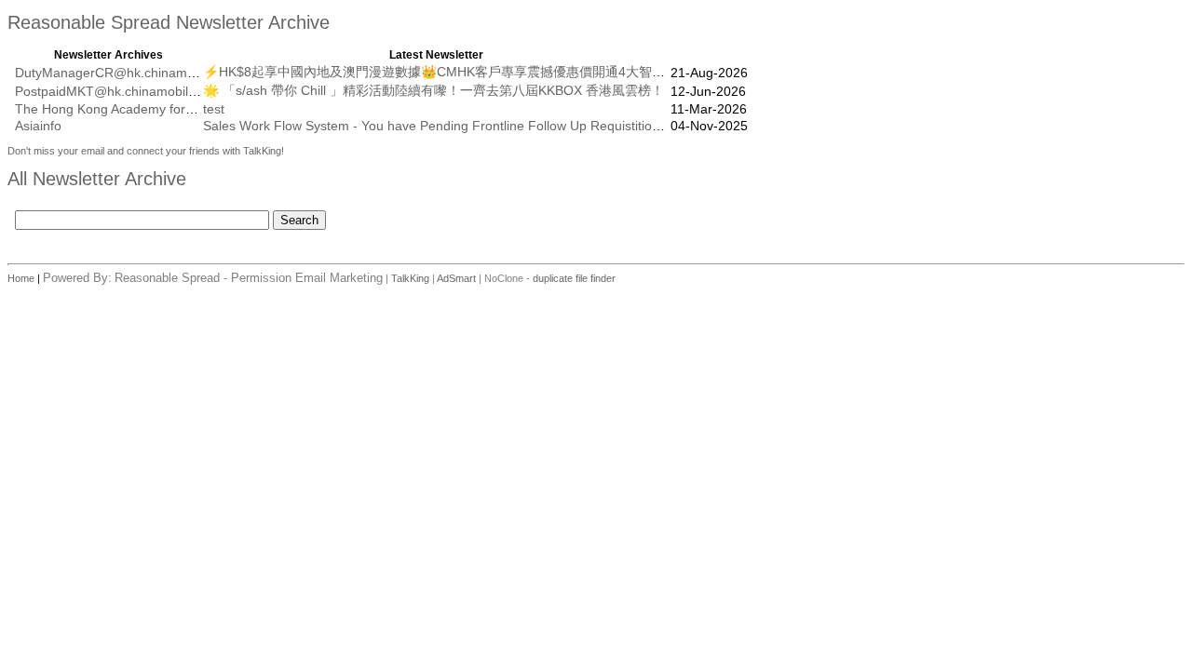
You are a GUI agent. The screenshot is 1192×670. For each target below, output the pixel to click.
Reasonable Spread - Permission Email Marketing (249, 278)
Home (22, 278)
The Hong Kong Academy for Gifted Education (151, 108)
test (213, 108)
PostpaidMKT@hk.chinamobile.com (119, 91)
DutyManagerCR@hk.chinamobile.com (129, 72)
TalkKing (410, 278)
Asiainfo (38, 125)
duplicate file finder (574, 278)
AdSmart (456, 278)
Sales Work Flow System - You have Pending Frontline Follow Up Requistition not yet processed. (487, 125)
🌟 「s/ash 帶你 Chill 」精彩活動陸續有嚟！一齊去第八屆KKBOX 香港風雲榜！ (433, 90)
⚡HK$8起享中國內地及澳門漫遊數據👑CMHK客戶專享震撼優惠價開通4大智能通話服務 (460, 71)
